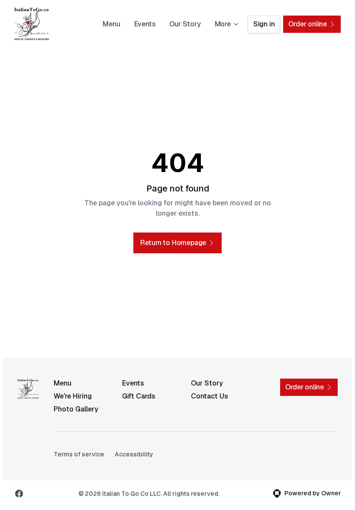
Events (145, 24)
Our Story (184, 24)
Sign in (264, 24)
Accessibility (134, 454)
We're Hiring (73, 396)
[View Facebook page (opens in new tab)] (19, 493)
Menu (111, 24)
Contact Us (209, 396)
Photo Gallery (76, 409)
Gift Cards (138, 396)
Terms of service (79, 454)
